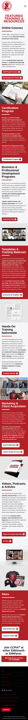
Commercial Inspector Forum (8, 694)
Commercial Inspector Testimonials (9, 698)
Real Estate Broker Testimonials (8, 701)
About (2, 671)
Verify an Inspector (5, 685)
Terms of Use (19, 718)
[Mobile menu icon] (25, 6)
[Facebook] (2, 690)
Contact (3, 688)
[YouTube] (5, 690)
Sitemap (24, 718)
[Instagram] (7, 690)
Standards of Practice (6, 674)
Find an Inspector (5, 681)
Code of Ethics (4, 677)
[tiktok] (9, 690)
